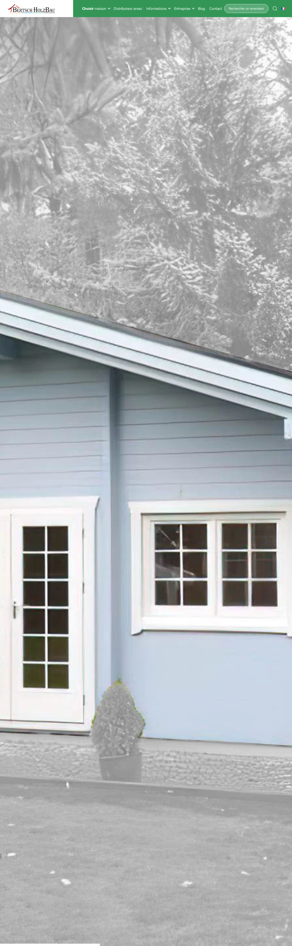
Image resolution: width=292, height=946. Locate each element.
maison (94, 8)
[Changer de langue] (283, 8)
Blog (201, 8)
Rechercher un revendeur (246, 8)
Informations (156, 8)
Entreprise (182, 8)
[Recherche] (275, 8)
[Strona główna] (31, 8)
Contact (215, 8)
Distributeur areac (128, 8)
